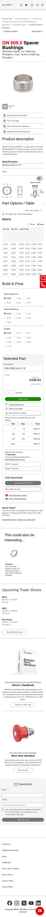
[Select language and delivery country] (26, 5)
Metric (32, 224)
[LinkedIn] (38, 903)
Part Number (8, 364)
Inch (42, 224)
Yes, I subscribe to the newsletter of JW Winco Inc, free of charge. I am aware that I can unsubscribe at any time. (23, 812)
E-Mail (4, 800)
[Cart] (32, 5)
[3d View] (40, 178)
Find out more (23, 770)
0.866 (9, 322)
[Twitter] (24, 903)
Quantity (19, 393)
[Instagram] (17, 903)
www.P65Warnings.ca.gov (15, 459)
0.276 (9, 314)
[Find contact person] (43, 278)
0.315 (19, 298)
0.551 (9, 318)
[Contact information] (43, 285)
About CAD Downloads (17, 499)
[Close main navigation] (42, 5)
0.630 (19, 303)
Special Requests (9, 520)
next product (37, 31)
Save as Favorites (16, 409)
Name (4, 790)
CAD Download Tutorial (18, 495)
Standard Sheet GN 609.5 (17, 115)
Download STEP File (25, 483)
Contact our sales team (26, 520)
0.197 (28, 333)
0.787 (28, 303)
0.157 (19, 333)
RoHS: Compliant (11, 464)
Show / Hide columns (32, 210)
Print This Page (13, 121)
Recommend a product (17, 413)
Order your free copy (23, 705)
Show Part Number (25, 214)
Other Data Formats (12, 489)
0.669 (19, 318)
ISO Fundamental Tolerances (18, 126)
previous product (11, 31)
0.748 (28, 318)
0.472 (9, 303)
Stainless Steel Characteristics (18, 132)
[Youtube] (31, 903)
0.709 (9, 346)
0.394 (28, 298)
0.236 (9, 298)
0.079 (9, 333)
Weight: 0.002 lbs (11, 469)
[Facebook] (10, 903)
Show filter (9, 214)
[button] (21, 5)
